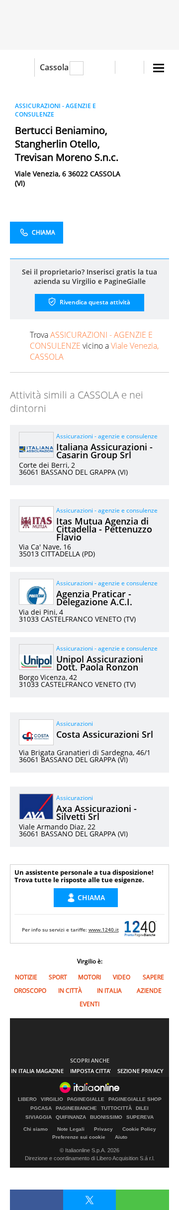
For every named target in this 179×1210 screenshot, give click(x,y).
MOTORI (89, 977)
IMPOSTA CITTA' (90, 1071)
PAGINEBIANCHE (76, 1108)
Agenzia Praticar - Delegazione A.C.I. (94, 598)
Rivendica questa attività (94, 302)
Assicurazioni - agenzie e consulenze (107, 436)
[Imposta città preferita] (22, 67)
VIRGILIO (52, 1099)
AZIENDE (149, 990)
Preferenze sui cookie (78, 1137)
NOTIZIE (26, 977)
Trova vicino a (94, 345)
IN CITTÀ (70, 990)
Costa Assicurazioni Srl (104, 734)
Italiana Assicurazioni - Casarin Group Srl (104, 451)
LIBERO (27, 1099)
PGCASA (41, 1108)
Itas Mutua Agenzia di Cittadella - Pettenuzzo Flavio (104, 529)
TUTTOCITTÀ (116, 1108)
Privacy (103, 1129)
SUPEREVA (140, 1117)
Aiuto (121, 1137)
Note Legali (71, 1129)
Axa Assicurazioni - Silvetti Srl (96, 812)
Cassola (54, 67)
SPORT (58, 977)
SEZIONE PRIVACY (140, 1071)
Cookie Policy (139, 1129)
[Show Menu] (158, 68)
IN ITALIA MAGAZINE (37, 1071)
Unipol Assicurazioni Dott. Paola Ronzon (99, 663)
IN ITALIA (109, 990)
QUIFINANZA (71, 1117)
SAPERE (153, 977)
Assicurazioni (74, 723)
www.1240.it (104, 929)
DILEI (142, 1108)
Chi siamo (35, 1129)
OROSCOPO (30, 990)
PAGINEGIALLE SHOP (135, 1099)
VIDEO (121, 977)
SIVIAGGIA (38, 1117)
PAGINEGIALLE (85, 1099)
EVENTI (89, 1004)
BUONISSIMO (106, 1117)
